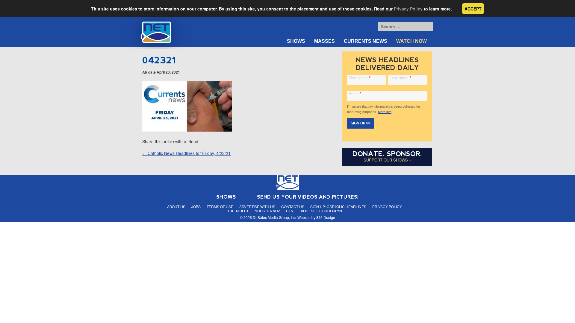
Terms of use (220, 206)
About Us (176, 206)
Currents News (365, 41)
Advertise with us (257, 206)
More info (384, 112)
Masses (324, 41)
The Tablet (238, 210)
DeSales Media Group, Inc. (274, 217)
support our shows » (387, 160)
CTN (289, 210)
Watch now (411, 41)
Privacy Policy (408, 9)
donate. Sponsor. (387, 154)
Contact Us (292, 206)
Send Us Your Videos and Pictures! (308, 196)
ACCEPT (473, 9)
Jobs (196, 206)
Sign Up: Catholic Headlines (338, 206)
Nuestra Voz (267, 210)
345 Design (325, 217)
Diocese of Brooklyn (320, 210)
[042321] (187, 130)
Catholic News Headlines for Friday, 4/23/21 (186, 153)
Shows (296, 41)
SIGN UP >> (360, 123)
